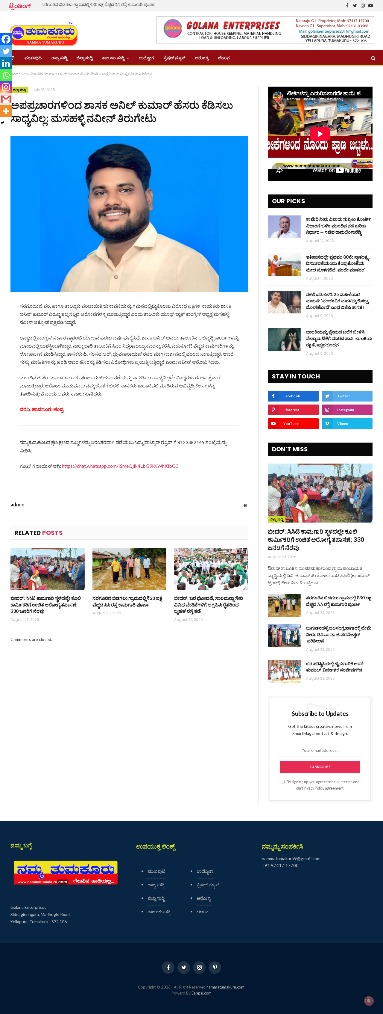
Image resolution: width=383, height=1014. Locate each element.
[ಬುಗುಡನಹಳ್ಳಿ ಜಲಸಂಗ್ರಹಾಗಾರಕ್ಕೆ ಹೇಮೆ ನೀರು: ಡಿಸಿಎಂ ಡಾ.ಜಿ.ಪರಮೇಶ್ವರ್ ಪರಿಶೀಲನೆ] (284, 635)
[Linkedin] (6, 63)
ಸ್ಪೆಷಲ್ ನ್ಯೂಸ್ (175, 58)
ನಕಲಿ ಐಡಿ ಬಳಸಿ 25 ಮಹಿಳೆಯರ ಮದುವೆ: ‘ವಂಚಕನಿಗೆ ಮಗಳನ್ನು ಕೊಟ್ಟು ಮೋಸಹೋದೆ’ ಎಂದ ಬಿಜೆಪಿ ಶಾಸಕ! (337, 301)
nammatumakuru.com (225, 987)
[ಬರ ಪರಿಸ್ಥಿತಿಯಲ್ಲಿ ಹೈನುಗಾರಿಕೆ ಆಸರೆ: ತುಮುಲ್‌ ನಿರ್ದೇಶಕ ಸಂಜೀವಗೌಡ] (284, 671)
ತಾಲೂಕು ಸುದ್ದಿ (113, 58)
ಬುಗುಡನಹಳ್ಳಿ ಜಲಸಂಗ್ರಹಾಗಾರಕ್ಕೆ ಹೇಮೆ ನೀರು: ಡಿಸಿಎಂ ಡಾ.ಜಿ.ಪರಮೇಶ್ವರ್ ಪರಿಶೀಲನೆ (338, 634)
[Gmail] (6, 99)
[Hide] (2, 122)
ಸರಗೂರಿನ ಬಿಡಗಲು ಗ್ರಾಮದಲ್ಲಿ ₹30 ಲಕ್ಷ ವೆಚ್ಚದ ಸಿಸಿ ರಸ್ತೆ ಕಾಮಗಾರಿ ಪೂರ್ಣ (98, 4)
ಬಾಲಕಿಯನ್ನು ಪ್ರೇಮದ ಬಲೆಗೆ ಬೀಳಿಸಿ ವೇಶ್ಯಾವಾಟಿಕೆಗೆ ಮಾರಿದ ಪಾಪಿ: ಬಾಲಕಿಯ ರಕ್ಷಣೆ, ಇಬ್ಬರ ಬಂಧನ (339, 338)
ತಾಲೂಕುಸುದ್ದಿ (159, 911)
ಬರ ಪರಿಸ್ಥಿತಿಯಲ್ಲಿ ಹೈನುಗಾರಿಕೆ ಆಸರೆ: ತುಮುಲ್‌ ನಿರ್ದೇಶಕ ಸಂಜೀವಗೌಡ (335, 666)
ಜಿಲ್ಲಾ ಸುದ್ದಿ (84, 58)
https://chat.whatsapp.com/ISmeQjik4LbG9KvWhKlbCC (120, 466)
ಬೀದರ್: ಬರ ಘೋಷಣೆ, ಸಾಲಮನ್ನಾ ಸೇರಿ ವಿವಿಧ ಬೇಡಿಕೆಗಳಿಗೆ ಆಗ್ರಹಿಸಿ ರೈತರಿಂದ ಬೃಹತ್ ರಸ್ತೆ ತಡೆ (208, 604)
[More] (6, 111)
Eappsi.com (202, 993)
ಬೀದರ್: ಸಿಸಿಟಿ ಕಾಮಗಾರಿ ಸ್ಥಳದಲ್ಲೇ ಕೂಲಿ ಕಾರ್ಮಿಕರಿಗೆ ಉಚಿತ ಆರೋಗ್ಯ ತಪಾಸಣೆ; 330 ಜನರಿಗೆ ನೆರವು (45, 604)
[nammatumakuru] (43, 31)
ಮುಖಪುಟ (33, 58)
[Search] (373, 58)
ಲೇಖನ (224, 58)
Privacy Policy (313, 788)
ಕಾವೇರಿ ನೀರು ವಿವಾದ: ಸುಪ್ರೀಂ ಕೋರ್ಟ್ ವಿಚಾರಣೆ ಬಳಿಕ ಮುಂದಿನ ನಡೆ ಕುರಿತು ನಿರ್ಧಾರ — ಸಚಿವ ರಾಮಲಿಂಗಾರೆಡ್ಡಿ (338, 225)
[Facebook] (6, 39)
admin (17, 505)
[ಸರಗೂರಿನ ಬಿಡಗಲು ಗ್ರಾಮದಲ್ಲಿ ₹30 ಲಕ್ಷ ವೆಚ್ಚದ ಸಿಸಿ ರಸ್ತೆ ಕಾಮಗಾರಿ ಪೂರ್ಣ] (129, 569)
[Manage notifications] (369, 1001)
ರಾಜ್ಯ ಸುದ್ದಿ (59, 58)
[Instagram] (6, 87)
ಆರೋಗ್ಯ (202, 58)
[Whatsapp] (6, 75)
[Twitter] (6, 51)
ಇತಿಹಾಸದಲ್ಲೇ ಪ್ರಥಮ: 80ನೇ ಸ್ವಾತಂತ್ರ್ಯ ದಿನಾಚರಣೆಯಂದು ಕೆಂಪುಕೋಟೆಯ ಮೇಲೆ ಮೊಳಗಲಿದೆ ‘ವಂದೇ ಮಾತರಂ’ (337, 263)
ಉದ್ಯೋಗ (146, 58)
